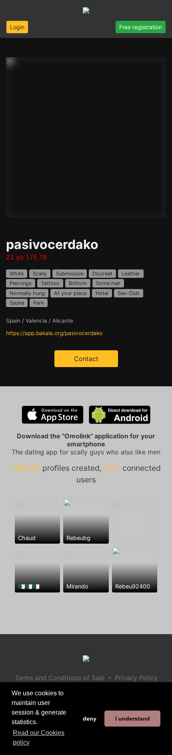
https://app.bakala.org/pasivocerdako (54, 333)
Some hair (108, 283)
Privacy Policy (136, 678)
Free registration (140, 27)
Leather (131, 274)
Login (17, 27)
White (17, 274)
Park (38, 303)
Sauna (17, 303)
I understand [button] (132, 718)
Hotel (102, 293)
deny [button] (89, 718)
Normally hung (27, 293)
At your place (70, 293)
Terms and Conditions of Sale (59, 678)
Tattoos (50, 283)
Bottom (78, 283)
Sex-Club (129, 293)
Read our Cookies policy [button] (38, 737)
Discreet (102, 274)
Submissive (69, 274)
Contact (86, 359)
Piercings (21, 283)
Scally (40, 274)
